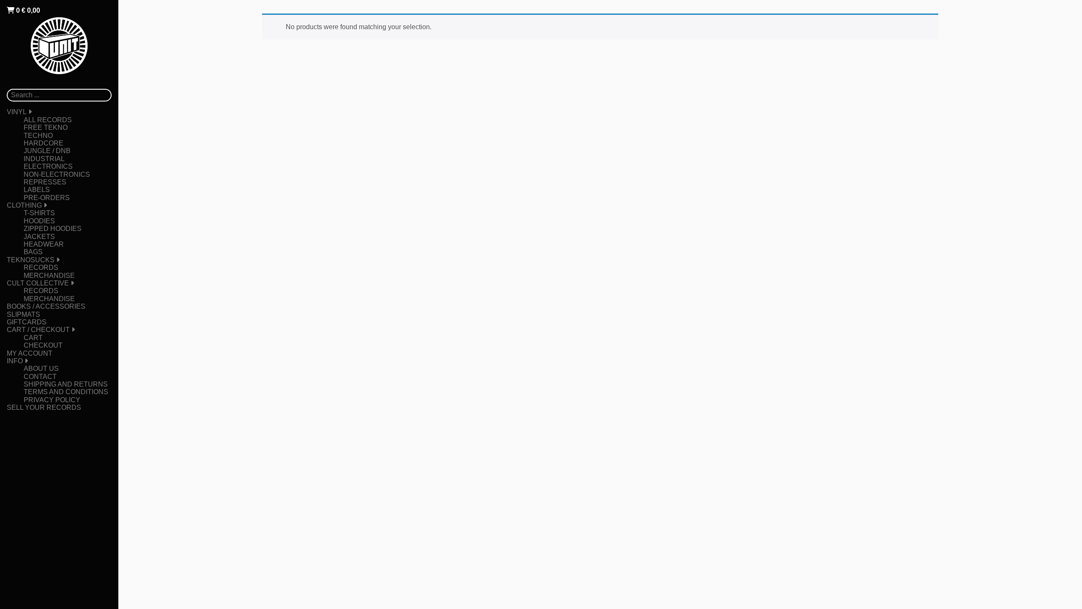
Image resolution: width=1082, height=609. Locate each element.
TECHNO (38, 135)
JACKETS (39, 236)
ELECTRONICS (48, 166)
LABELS (37, 189)
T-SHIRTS (39, 213)
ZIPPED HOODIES (53, 228)
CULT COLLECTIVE (38, 283)
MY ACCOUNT (29, 353)
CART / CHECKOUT (38, 329)
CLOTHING (24, 205)
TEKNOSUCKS (31, 259)
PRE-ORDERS (47, 197)
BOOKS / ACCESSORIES (46, 306)
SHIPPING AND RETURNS (66, 384)
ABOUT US (41, 368)
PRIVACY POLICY (52, 399)
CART (33, 337)
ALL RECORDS (48, 119)
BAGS (33, 251)
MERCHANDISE (49, 275)
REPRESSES (45, 182)
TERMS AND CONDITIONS (66, 391)
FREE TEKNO (46, 127)
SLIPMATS (23, 314)
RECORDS (41, 267)
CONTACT (40, 376)
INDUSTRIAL (44, 158)
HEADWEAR (44, 244)
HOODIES (39, 221)
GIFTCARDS (26, 322)
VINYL (17, 111)
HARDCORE (43, 143)
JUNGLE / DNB (47, 150)
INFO (15, 361)
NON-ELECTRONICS (57, 174)
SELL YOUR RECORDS (44, 407)
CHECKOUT (43, 345)
